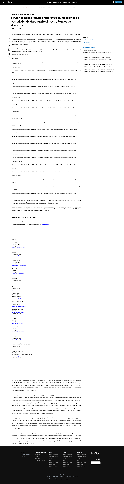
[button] (49, 2)
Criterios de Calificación (40, 460)
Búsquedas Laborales (25, 454)
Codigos (36, 456)
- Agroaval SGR (86, 42)
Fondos (50, 460)
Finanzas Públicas (52, 464)
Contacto (23, 456)
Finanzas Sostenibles (53, 466)
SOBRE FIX (49, 2)
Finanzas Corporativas (53, 454)
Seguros (50, 458)
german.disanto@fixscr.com (18, 312)
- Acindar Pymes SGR (88, 39)
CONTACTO (74, 2)
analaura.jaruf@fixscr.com (18, 281)
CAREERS (65, 2)
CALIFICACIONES (57, 2)
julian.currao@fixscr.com (18, 255)
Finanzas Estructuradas (53, 462)
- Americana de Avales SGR (89, 47)
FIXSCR (25, 7)
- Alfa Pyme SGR (87, 44)
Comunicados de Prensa (33, 7)
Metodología (37, 458)
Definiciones (37, 454)
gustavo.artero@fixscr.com (18, 289)
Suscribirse (119, 2)
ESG (69, 2)
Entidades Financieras (53, 456)
